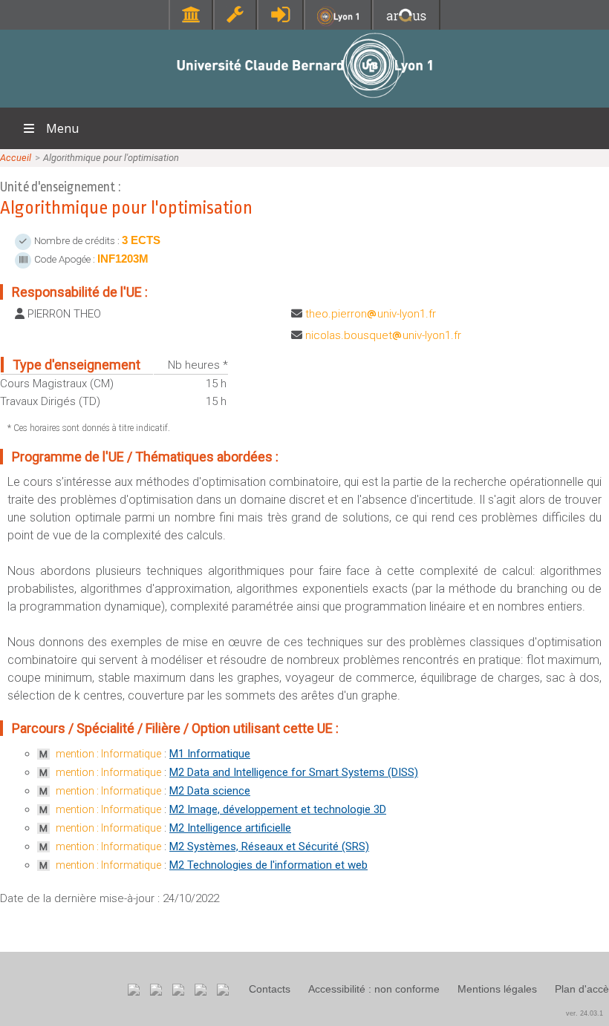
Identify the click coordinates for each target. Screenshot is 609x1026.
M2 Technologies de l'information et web (268, 865)
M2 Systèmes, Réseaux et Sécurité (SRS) (269, 846)
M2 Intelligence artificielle (230, 828)
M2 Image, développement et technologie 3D (277, 809)
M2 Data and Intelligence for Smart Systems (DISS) (293, 772)
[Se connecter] (280, 14)
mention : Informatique (108, 754)
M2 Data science (209, 791)
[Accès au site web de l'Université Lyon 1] (338, 22)
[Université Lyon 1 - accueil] (305, 99)
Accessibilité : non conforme (374, 989)
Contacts (269, 989)
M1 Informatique (209, 753)
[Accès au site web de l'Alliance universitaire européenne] (406, 22)
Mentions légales (497, 989)
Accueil (15, 157)
